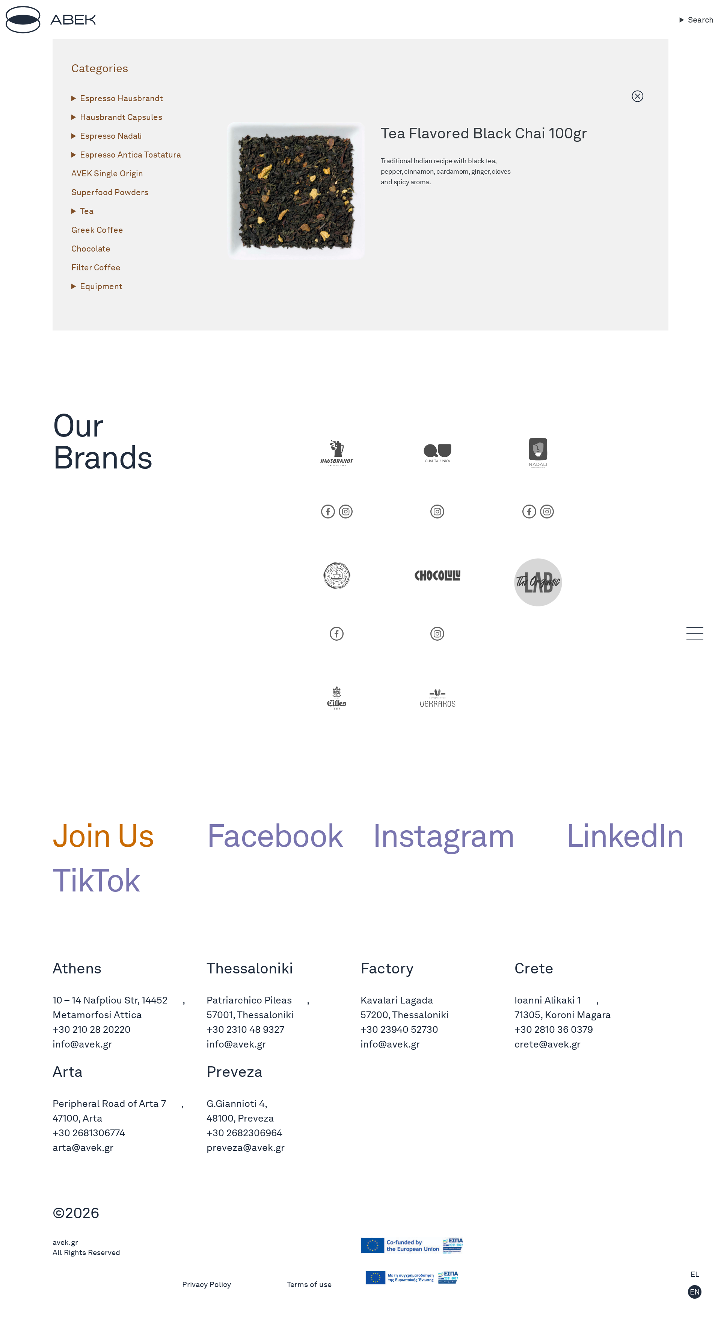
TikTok (96, 880)
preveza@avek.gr (246, 1147)
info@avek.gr (82, 1044)
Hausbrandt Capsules (121, 117)
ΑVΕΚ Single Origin (107, 173)
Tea (87, 211)
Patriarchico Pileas (249, 1000)
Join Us (103, 835)
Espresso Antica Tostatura (130, 154)
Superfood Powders (109, 192)
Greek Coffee (97, 230)
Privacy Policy (206, 1284)
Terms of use (309, 1284)
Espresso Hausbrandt (121, 98)
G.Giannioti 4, (237, 1103)
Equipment (101, 286)
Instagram (443, 835)
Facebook (275, 835)
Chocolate (90, 248)
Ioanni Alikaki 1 (547, 1000)
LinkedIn (617, 835)
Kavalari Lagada (396, 1000)
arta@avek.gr (83, 1147)
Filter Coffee (96, 267)
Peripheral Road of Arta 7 (109, 1103)
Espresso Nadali (111, 136)
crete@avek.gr (547, 1044)
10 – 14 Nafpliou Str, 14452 (110, 1000)
